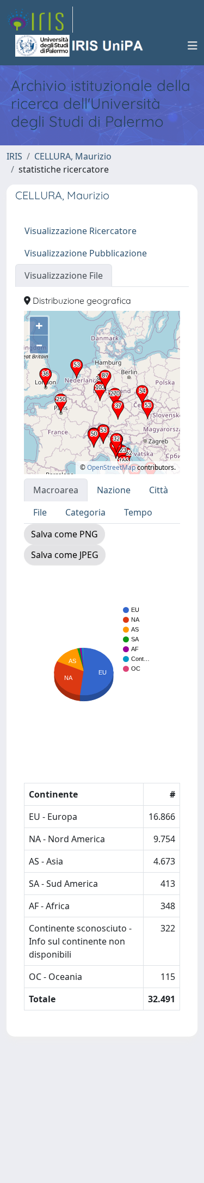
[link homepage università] (80, 46)
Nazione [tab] (114, 490)
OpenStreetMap (111, 467)
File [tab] (40, 512)
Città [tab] (158, 490)
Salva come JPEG (64, 555)
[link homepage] (40, 20)
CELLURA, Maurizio (73, 156)
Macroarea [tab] (55, 490)
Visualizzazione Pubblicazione (85, 253)
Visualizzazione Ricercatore (80, 231)
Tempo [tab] (138, 512)
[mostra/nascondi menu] (192, 45)
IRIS (14, 156)
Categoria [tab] (85, 512)
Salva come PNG (64, 534)
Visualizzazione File (63, 275)
